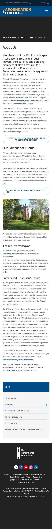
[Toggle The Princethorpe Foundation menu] (46, 11)
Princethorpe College (14, 37)
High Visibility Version (38, 474)
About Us (42, 37)
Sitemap (6, 474)
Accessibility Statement (20, 474)
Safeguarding (37, 477)
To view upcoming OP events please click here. (26, 191)
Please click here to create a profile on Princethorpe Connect (26, 139)
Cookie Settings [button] (15, 477)
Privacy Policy (25, 477)
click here (11, 371)
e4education (30, 482)
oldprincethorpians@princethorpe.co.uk (25, 101)
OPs (31, 37)
